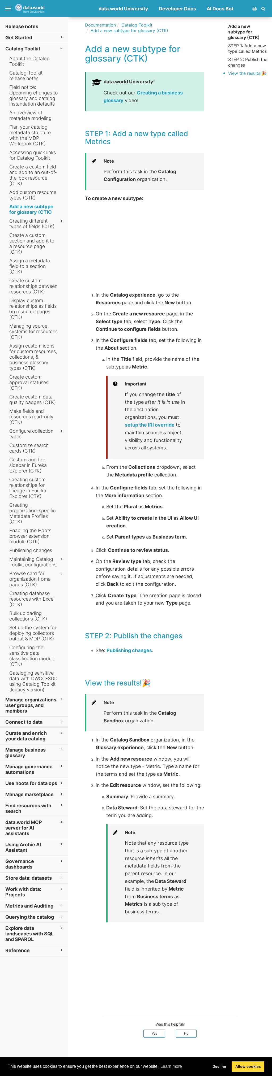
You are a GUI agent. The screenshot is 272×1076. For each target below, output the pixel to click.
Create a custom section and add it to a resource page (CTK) (31, 243)
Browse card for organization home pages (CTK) (29, 579)
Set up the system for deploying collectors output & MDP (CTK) (32, 633)
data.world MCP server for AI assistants (23, 827)
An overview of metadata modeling (30, 115)
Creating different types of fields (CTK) (31, 223)
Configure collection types (31, 433)
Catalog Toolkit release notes (25, 75)
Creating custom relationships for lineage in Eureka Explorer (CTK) (27, 488)
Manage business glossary (25, 752)
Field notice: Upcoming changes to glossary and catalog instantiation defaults (33, 95)
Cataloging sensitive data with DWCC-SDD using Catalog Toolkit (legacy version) (33, 681)
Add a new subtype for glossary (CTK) (31, 209)
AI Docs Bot (220, 8)
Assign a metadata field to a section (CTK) (29, 266)
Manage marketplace (29, 794)
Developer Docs (177, 8)
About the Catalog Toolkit (29, 61)
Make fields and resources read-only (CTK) (31, 416)
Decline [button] (219, 1066)
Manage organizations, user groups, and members (31, 705)
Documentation (100, 25)
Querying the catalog (29, 917)
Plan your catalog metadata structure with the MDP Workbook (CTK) (30, 135)
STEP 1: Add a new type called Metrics (247, 48)
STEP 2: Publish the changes (247, 62)
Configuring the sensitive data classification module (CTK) (32, 656)
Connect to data (23, 722)
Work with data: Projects (23, 891)
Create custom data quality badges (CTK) (32, 399)
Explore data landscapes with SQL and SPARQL (29, 933)
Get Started (18, 37)
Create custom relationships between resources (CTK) (33, 286)
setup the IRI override (150, 425)
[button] (263, 8)
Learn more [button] (171, 1066)
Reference (17, 950)
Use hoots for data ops (31, 783)
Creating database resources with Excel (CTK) (31, 599)
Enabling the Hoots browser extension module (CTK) (30, 536)
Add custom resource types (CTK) (32, 195)
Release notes (21, 26)
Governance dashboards (19, 864)
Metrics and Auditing (29, 906)
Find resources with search (28, 808)
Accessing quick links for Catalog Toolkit (32, 155)
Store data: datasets (28, 878)
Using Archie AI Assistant (23, 847)
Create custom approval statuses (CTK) (28, 382)
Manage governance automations (29, 769)
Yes (154, 1033)
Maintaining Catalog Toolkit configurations (33, 561)
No (186, 1033)
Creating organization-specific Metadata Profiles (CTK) (32, 513)
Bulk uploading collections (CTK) (28, 616)
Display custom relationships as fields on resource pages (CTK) (33, 309)
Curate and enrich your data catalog (26, 735)
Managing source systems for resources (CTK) (33, 331)
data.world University (123, 8)
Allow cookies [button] (248, 1066)
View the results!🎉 (247, 73)
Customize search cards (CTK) (29, 448)
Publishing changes (30, 550)
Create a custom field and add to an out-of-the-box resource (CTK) (33, 175)
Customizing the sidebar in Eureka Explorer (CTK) (28, 465)
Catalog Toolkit (22, 48)
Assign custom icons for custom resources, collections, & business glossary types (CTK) (33, 357)
